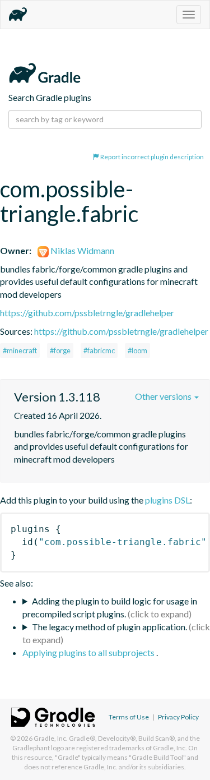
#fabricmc (99, 350)
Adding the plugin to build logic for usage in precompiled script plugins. (109, 607)
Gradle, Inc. (51, 738)
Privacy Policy (178, 717)
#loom (137, 350)
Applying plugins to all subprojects (89, 652)
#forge (60, 350)
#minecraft (20, 350)
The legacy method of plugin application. (109, 626)
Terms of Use (129, 717)
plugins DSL (167, 500)
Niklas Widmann (81, 250)
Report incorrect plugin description (151, 157)
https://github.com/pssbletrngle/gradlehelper (87, 312)
